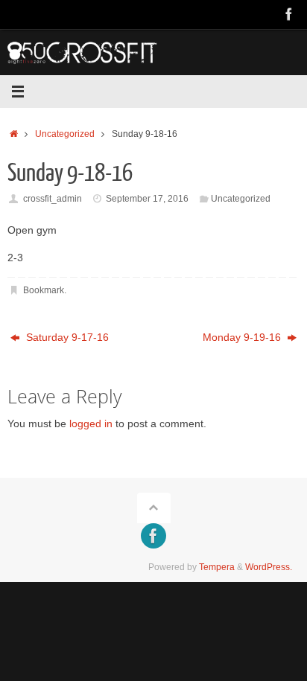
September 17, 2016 (147, 199)
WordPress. (268, 567)
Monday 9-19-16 (243, 337)
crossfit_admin (52, 199)
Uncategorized (65, 134)
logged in (91, 423)
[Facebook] (289, 14)
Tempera (217, 567)
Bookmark (43, 290)
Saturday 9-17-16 (66, 337)
